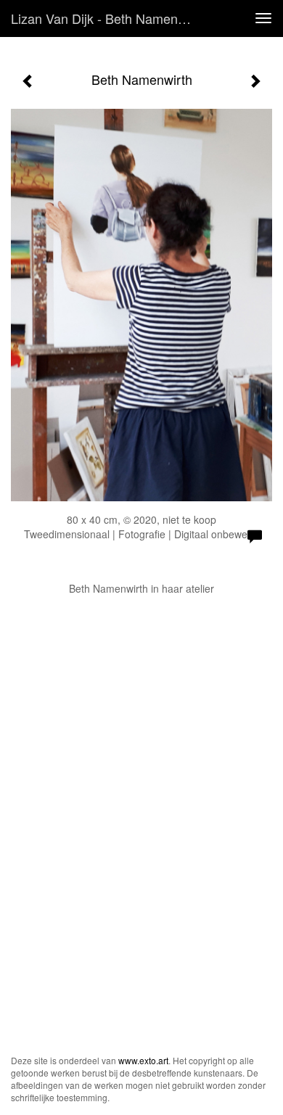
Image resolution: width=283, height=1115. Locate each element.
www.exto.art (143, 1060)
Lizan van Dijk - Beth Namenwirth (108, 18)
